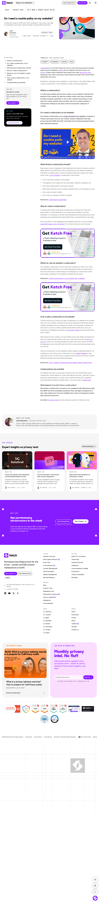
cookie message (81, 353)
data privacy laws (85, 72)
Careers (73, 624)
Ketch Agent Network (50, 559)
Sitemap (95, 737)
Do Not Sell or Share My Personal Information (65, 737)
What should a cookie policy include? (19, 68)
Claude (64, 62)
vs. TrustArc (47, 615)
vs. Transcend (47, 627)
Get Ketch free (53, 400)
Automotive (75, 571)
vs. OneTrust (47, 612)
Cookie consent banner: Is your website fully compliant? (67, 278)
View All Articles (87, 446)
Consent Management (50, 568)
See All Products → (49, 577)
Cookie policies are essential (16, 82)
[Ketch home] (7, 3)
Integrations (47, 600)
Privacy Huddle (48, 597)
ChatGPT (45, 62)
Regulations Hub (48, 591)
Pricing (73, 618)
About (73, 612)
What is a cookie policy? (15, 61)
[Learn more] (67, 243)
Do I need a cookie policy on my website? (17, 64)
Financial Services (77, 562)
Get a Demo (82, 3)
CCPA (43, 72)
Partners (74, 627)
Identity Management (50, 574)
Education (74, 577)
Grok (71, 62)
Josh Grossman (12, 32)
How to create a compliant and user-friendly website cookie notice (70, 363)
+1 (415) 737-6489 (12, 589)
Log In (8, 577)
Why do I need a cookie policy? (17, 70)
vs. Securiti (46, 624)
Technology (75, 559)
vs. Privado (46, 630)
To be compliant (54, 175)
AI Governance (48, 565)
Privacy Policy (28, 737)
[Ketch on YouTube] (9, 593)
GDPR (61, 70)
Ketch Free (46, 562)
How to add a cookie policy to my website (18, 79)
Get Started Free (69, 3)
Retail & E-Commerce (78, 556)
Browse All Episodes (13, 693)
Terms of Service (38, 737)
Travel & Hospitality (77, 574)
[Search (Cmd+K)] (90, 2)
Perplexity (54, 62)
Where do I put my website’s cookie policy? (18, 74)
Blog (7, 10)
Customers (75, 615)
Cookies (43, 68)
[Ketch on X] (14, 593)
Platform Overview (49, 556)
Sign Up (87, 677)
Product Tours (47, 588)
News (73, 621)
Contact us (75, 630)
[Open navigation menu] (95, 2)
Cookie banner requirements (58, 200)
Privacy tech (18, 10)
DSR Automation (48, 571)
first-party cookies (73, 330)
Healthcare (74, 565)
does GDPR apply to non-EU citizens (52, 224)
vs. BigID (46, 618)
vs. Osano (46, 633)
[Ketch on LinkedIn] (5, 593)
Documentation (48, 603)
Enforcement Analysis (50, 594)
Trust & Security (48, 737)
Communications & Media (79, 568)
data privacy (87, 380)
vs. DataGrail (47, 621)
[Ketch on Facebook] (18, 593)
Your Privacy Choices (86, 737)
